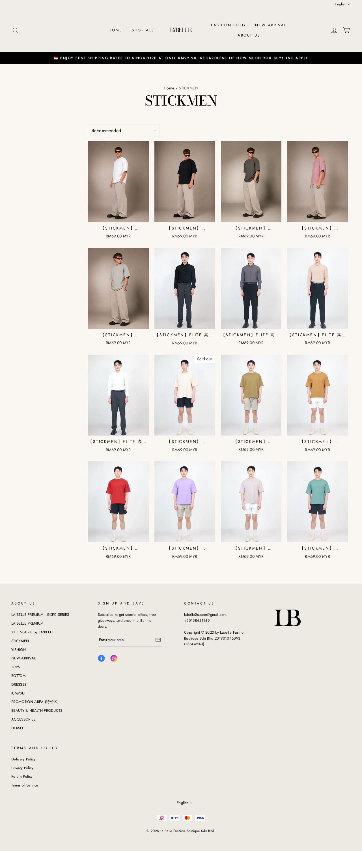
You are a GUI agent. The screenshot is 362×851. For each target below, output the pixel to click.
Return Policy (22, 776)
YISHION (18, 649)
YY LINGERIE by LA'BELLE (32, 632)
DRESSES (18, 684)
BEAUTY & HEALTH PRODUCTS (37, 710)
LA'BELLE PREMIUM (27, 623)
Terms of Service (24, 785)
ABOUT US (249, 35)
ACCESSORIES (23, 719)
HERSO (17, 728)
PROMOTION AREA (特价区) (35, 701)
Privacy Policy (22, 768)
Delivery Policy (23, 759)
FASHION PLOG (228, 25)
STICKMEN (20, 641)
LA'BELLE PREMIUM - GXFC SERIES (40, 614)
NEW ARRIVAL (271, 25)
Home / (171, 88)
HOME (115, 30)
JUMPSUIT (19, 693)
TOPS (15, 667)
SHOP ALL (143, 30)
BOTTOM (18, 675)
